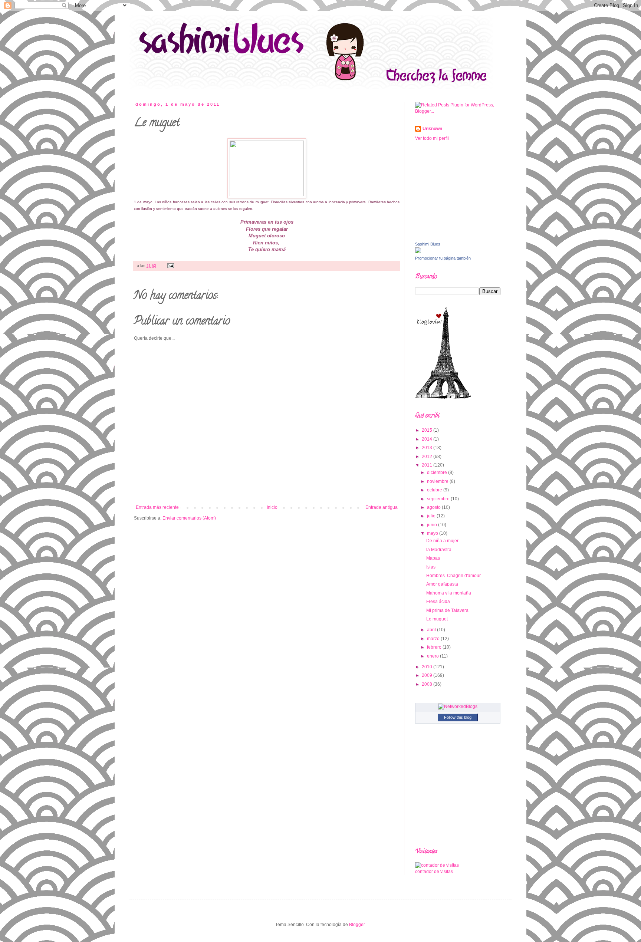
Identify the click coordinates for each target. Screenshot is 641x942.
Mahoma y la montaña (448, 593)
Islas (430, 567)
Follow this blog (457, 717)
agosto (434, 507)
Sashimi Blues (427, 244)
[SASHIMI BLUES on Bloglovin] (443, 397)
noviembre (438, 481)
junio (432, 524)
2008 (427, 684)
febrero (435, 647)
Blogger (357, 924)
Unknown (432, 128)
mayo (433, 533)
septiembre (439, 498)
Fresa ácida (438, 601)
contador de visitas (434, 871)
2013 (427, 447)
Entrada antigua (381, 507)
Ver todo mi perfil (432, 138)
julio (432, 515)
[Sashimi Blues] (418, 251)
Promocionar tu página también (443, 258)
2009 (427, 675)
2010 (427, 666)
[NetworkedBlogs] (457, 706)
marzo (434, 638)
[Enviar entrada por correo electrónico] (169, 265)
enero (433, 656)
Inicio (272, 507)
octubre (435, 490)
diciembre (437, 472)
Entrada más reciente (157, 507)
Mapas (433, 558)
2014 (427, 439)
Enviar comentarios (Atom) (189, 518)
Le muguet (437, 619)
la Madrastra (438, 549)
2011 (427, 465)
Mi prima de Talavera (447, 610)
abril (432, 629)
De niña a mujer (442, 540)
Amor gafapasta (442, 584)
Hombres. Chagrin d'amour (453, 575)
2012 (427, 456)
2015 (427, 430)
